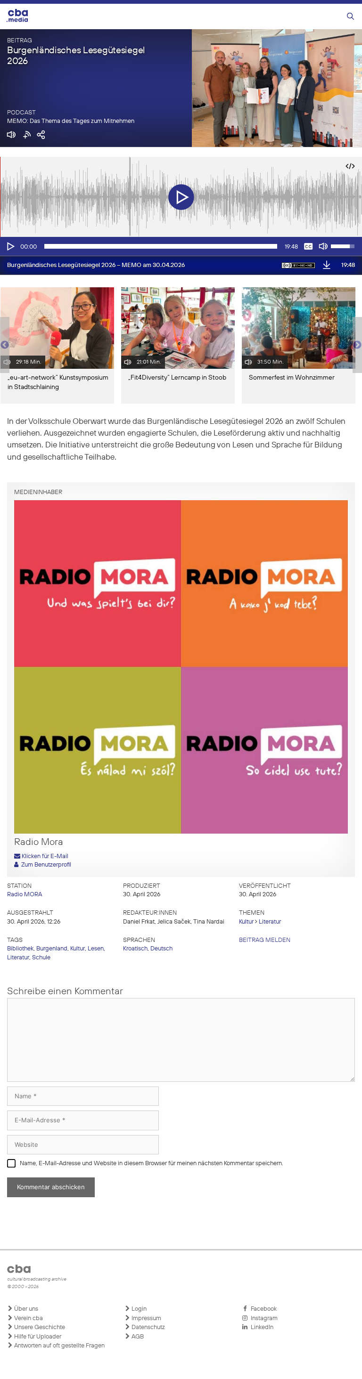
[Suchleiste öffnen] (350, 17)
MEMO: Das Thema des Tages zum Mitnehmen (70, 121)
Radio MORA (24, 895)
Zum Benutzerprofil (44, 865)
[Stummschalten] (323, 246)
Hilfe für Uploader (37, 1337)
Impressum (145, 1318)
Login (138, 1309)
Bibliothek (20, 949)
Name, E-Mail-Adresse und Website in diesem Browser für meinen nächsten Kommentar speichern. (151, 1163)
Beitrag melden (264, 940)
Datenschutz (147, 1327)
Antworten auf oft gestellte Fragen (59, 1346)
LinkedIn (260, 1327)
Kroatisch (135, 949)
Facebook (262, 1309)
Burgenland (51, 949)
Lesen (96, 949)
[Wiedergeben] (10, 246)
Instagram (263, 1318)
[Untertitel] (308, 246)
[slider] (160, 246)
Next (357, 345)
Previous (4, 345)
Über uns (25, 1309)
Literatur (270, 922)
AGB (137, 1337)
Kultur (246, 922)
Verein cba (28, 1318)
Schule (41, 958)
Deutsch (161, 949)
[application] (181, 246)
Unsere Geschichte (39, 1327)
